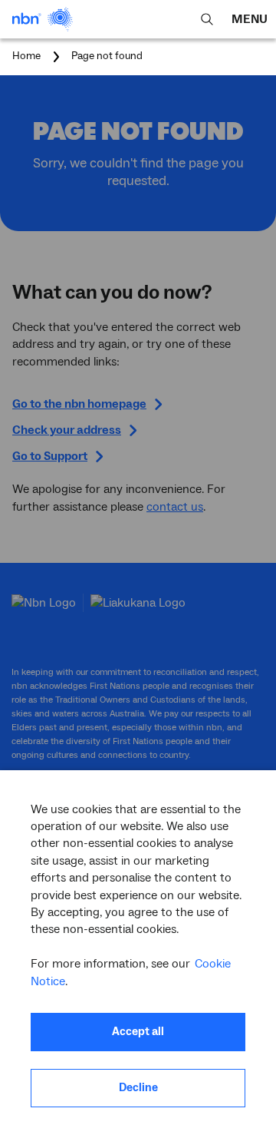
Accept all (138, 1031)
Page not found (107, 57)
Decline (138, 1087)
